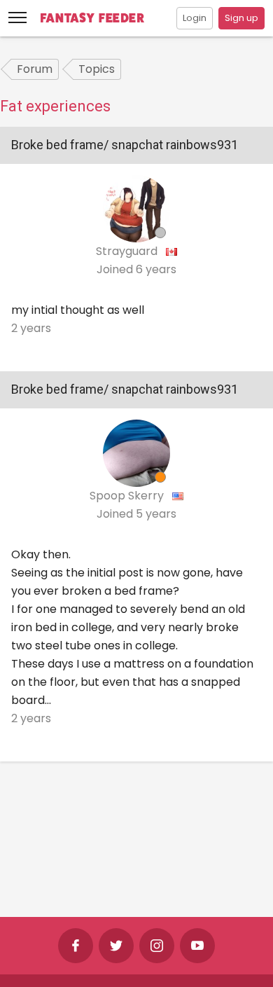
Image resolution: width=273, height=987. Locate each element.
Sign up (241, 18)
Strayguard (128, 251)
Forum (34, 69)
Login (194, 18)
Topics (96, 69)
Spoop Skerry (128, 496)
